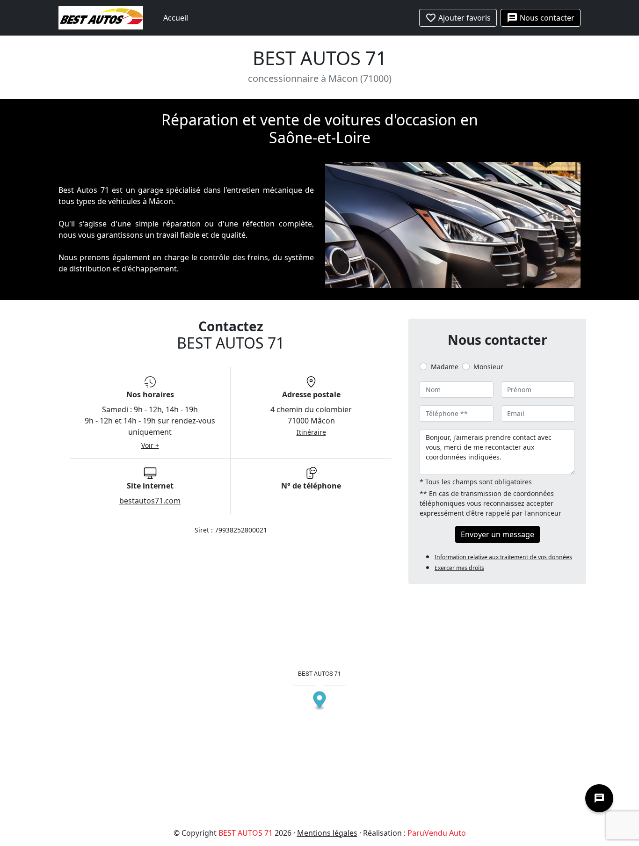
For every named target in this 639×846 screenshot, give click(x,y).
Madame (444, 366)
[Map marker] (319, 700)
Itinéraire (311, 432)
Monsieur (488, 366)
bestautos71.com (150, 501)
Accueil (175, 18)
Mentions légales (327, 833)
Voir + (150, 445)
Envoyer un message (497, 534)
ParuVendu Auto (436, 833)
